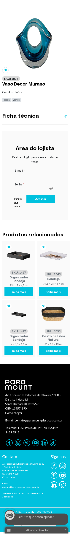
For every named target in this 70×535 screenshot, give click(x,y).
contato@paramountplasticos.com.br (39, 420)
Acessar (40, 199)
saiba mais (19, 292)
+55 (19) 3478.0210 (30, 427)
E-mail (27, 170)
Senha (27, 184)
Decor (7, 100)
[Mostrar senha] (51, 189)
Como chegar (13, 413)
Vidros (16, 100)
